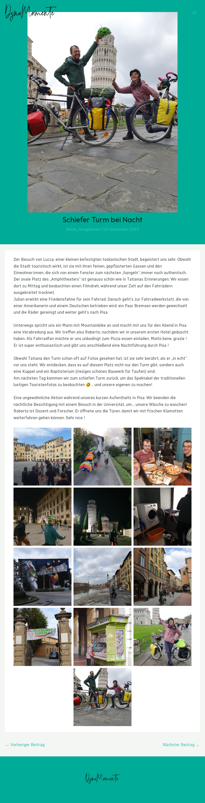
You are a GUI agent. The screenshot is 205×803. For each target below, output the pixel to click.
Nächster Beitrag (181, 744)
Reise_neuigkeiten (83, 229)
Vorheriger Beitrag (25, 744)
